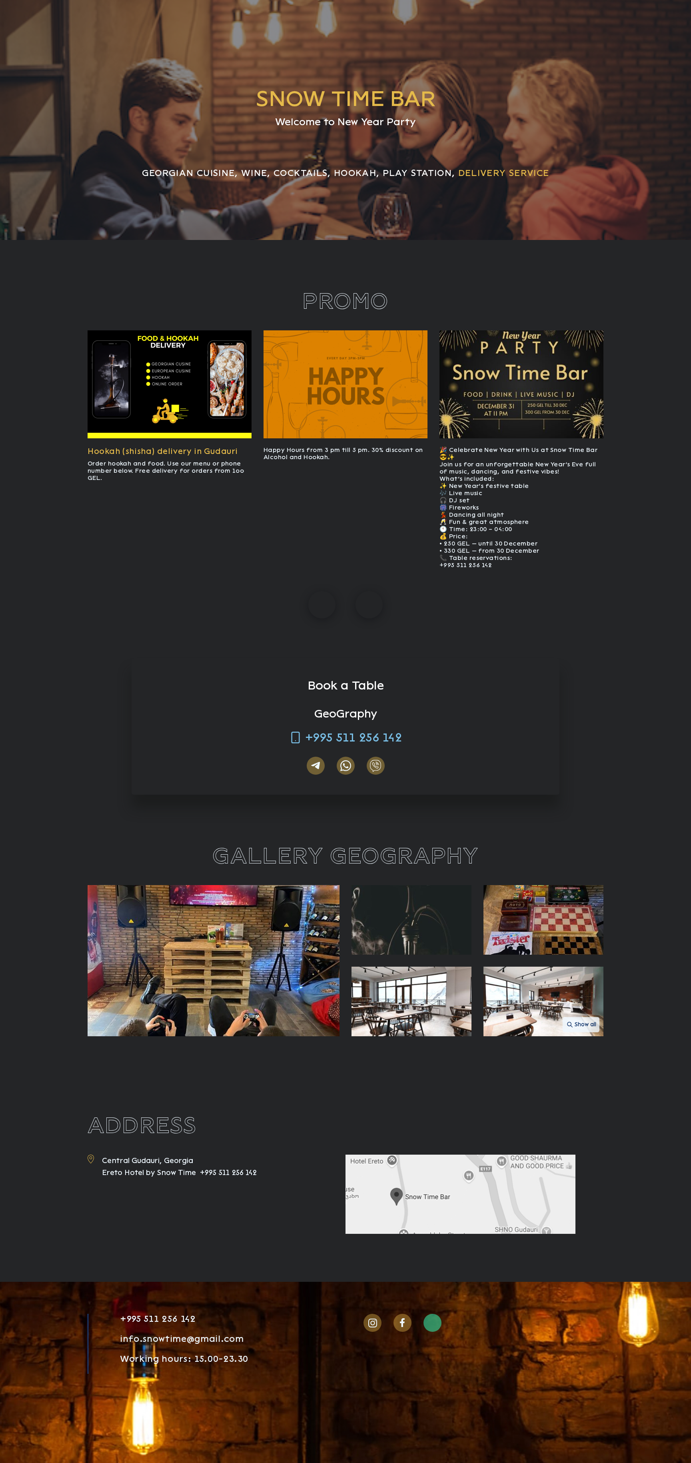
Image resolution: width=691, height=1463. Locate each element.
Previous (322, 604)
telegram (316, 766)
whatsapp (346, 766)
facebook (402, 1323)
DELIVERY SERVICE (503, 173)
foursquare (462, 1323)
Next (369, 604)
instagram (372, 1323)
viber (376, 766)
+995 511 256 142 (353, 737)
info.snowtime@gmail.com (182, 1339)
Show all (585, 1024)
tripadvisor (432, 1323)
